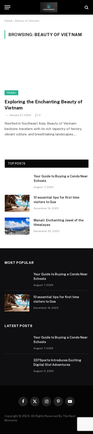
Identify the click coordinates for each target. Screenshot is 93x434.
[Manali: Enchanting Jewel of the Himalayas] (17, 226)
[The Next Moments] (48, 7)
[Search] (86, 7)
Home (8, 20)
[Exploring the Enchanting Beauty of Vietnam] (46, 71)
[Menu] (7, 7)
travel (11, 92)
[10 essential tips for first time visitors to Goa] (17, 203)
